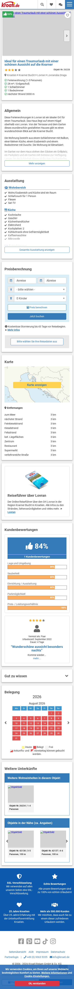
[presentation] (7, 841)
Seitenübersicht (17, 951)
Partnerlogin (11, 957)
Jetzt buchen (37, 316)
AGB (31, 951)
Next (67, 36)
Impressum (42, 951)
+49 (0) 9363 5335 (36, 957)
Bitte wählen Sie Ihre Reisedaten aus (37, 341)
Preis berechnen (38, 307)
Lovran (11, 512)
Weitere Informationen (54, 972)
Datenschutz (58, 951)
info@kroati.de (60, 957)
